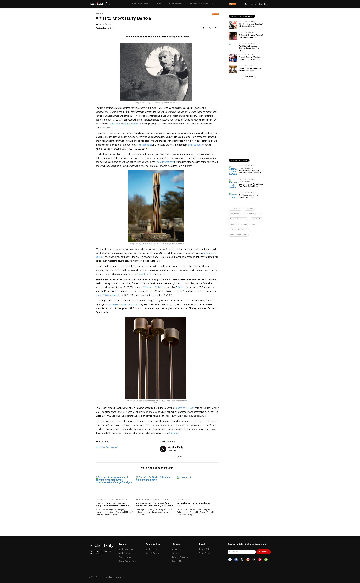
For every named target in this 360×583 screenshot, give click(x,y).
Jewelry (253, 224)
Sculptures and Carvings (238, 235)
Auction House (151, 550)
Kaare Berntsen (249, 214)
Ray (260, 214)
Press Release (175, 4)
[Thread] (254, 560)
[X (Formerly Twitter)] (242, 560)
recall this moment (165, 162)
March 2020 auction (106, 295)
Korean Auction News (127, 561)
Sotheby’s (183, 288)
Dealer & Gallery (152, 553)
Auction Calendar (140, 4)
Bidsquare (173, 433)
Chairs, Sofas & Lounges (238, 219)
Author (98, 24)
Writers (175, 553)
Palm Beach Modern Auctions (123, 124)
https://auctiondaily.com (106, 447)
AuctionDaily (175, 447)
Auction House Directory (201, 4)
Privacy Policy (205, 550)
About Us (176, 550)
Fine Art (232, 224)
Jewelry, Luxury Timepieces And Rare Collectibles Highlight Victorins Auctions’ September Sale (154, 505)
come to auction (196, 145)
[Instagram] (248, 560)
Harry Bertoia (234, 214)
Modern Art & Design (184, 408)
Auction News (124, 553)
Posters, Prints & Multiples (239, 229)
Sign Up (262, 4)
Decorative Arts (256, 219)
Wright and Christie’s (153, 288)
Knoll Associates (144, 145)
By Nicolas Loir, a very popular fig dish (193, 504)
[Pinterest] (260, 560)
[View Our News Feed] (233, 4)
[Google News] (230, 560)
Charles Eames (235, 209)
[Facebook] (236, 560)
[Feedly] (266, 560)
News (158, 4)
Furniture (243, 224)
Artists (99, 14)
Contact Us (177, 561)
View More (249, 77)
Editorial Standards (180, 557)
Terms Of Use (205, 553)
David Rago (142, 274)
